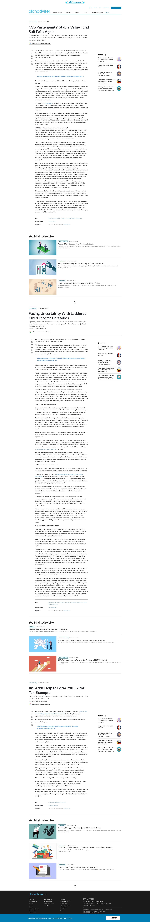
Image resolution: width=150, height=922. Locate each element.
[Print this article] (32, 64)
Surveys (68, 12)
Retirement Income (53, 604)
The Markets (33, 308)
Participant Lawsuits (70, 218)
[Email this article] (32, 51)
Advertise (62, 909)
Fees (50, 218)
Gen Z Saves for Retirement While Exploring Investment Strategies (105, 59)
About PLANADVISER (65, 901)
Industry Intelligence (97, 12)
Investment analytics (56, 218)
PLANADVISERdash (49, 903)
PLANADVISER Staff (41, 701)
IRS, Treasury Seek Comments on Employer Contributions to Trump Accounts (85, 847)
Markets (63, 218)
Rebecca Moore (40, 40)
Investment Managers (70, 602)
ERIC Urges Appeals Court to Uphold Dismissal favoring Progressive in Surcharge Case (106, 88)
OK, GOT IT (113, 918)
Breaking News (48, 901)
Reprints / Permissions (65, 905)
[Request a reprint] (31, 61)
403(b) (50, 802)
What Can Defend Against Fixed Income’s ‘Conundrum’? (48, 629)
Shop (100, 7)
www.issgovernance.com (89, 905)
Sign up (118, 7)
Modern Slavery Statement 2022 (91, 912)
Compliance (33, 21)
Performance (79, 218)
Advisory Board (63, 903)
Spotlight (46, 905)
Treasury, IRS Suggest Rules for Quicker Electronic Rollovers (79, 828)
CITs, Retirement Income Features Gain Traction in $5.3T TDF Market (82, 660)
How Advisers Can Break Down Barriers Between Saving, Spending (81, 640)
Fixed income (52, 602)
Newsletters (106, 7)
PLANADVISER (90, 901)
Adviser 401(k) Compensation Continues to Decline (76, 244)
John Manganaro (40, 328)
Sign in (113, 7)
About (95, 7)
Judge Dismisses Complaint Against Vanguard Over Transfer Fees (81, 263)
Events (85, 12)
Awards (77, 12)
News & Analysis (57, 12)
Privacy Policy (67, 918)
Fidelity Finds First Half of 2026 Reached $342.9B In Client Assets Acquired (106, 81)
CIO (84, 901)
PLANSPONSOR (99, 901)
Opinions (32, 626)
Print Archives (32, 910)
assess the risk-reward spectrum (46, 449)
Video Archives (32, 912)
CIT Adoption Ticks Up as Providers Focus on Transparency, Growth (105, 74)
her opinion (48, 103)
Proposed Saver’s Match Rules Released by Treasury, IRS (78, 867)
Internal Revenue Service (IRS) (59, 802)
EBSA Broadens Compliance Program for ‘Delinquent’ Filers (79, 283)
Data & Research (63, 241)
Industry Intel (67, 224)
